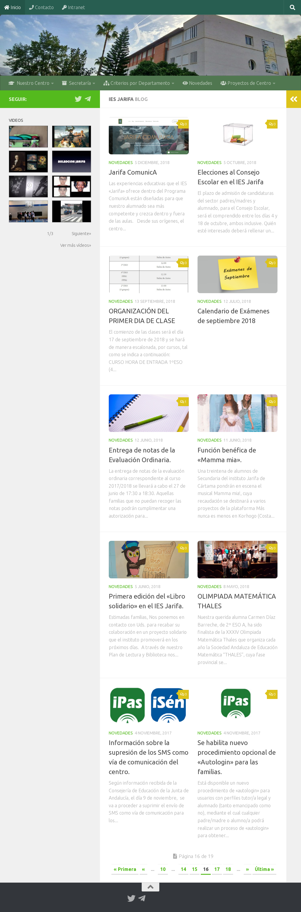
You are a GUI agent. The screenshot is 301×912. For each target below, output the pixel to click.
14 (183, 869)
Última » (264, 869)
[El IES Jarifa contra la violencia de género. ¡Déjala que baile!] (28, 211)
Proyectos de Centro (248, 83)
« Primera (125, 869)
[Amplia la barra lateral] (293, 99)
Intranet (76, 7)
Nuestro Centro (31, 83)
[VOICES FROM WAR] (28, 186)
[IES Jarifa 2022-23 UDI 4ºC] (71, 137)
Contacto (44, 7)
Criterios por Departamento (139, 83)
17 (217, 869)
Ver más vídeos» (75, 245)
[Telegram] (87, 98)
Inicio (15, 7)
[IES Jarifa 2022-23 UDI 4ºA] (28, 162)
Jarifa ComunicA (133, 172)
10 (162, 869)
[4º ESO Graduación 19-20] (71, 186)
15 (194, 869)
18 (228, 869)
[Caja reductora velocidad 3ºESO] (28, 137)
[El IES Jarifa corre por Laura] (71, 211)
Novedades (200, 83)
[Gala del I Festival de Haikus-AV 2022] (71, 162)
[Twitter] (78, 98)
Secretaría (79, 83)
